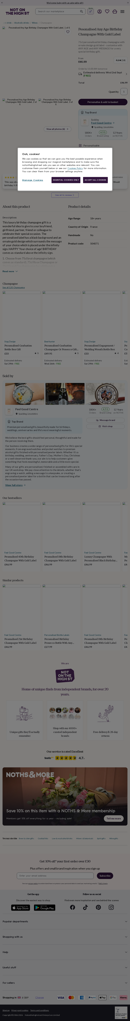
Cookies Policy (75, 168)
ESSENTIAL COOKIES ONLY (66, 180)
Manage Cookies (32, 180)
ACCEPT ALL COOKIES (95, 180)
